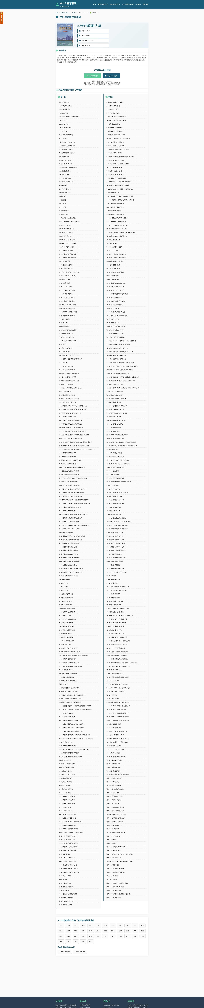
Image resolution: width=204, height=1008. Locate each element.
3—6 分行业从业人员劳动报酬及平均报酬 (70, 388)
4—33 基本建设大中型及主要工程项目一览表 (71, 572)
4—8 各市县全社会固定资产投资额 (68, 482)
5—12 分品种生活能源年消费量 (67, 619)
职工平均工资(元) (63, 185)
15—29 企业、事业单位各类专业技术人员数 (118, 702)
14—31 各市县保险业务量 (113, 594)
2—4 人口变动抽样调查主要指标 (67, 330)
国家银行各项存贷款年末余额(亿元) (68, 167)
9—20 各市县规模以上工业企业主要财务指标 (118, 182)
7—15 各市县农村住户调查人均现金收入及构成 (71, 724)
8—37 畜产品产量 (64, 890)
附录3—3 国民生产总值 (112, 829)
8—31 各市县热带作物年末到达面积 (68, 868)
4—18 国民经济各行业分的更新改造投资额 (70, 518)
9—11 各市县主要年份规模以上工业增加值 (117, 149)
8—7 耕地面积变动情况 (65, 782)
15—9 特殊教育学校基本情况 (114, 630)
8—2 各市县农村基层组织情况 (67, 764)
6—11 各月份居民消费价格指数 (67, 659)
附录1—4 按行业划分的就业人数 (115, 789)
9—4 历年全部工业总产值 (113, 124)
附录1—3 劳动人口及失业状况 (114, 785)
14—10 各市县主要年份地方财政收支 (116, 518)
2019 (105, 925)
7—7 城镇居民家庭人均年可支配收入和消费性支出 (72, 695)
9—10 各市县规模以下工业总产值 (115, 145)
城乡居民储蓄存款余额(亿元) (66, 182)
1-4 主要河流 (62, 207)
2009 (105, 931)
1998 (98, 936)
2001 (75, 936)
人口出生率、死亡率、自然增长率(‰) (69, 117)
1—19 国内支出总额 (64, 261)
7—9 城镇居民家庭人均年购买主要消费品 (70, 702)
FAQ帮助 (138, 4)
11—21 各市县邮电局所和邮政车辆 (115, 312)
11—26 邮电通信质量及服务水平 (115, 330)
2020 (98, 925)
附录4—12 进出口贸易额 (113, 876)
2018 (112, 925)
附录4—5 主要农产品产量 (113, 850)
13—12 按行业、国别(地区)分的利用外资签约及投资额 (121, 442)
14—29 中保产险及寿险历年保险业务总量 (117, 586)
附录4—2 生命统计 (111, 839)
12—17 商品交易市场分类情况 (114, 391)
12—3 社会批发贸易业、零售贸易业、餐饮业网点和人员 (121, 341)
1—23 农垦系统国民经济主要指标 (68, 276)
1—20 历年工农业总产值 (65, 265)
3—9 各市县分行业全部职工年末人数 (69, 398)
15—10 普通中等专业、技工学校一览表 (117, 633)
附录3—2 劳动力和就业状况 (113, 825)
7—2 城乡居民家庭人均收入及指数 (68, 673)
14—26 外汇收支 (111, 576)
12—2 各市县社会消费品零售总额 (115, 337)
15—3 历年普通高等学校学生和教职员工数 (117, 608)
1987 (90, 941)
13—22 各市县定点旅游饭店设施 (115, 478)
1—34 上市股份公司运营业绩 (67, 315)
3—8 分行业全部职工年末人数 (67, 395)
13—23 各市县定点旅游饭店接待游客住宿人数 (118, 482)
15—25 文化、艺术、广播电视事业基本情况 (118, 688)
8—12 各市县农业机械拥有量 (67, 800)
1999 (90, 936)
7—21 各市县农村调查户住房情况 (68, 746)
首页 (94, 4)
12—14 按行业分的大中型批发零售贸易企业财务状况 (120, 380)
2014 (68, 931)
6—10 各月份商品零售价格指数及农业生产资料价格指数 (74, 655)
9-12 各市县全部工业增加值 (113, 153)
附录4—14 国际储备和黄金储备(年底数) (117, 883)
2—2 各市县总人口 (64, 323)
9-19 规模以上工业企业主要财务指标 (116, 178)
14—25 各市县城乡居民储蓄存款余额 (116, 572)
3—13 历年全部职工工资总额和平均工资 (70, 413)
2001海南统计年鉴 (64, 951)
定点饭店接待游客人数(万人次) (67, 153)
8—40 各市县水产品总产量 (66, 901)
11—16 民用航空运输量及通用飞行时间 (117, 294)
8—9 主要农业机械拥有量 (66, 789)
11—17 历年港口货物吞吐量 (114, 297)
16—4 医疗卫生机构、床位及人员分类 (116, 731)
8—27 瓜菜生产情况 (64, 854)
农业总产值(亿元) (63, 120)
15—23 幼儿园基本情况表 (113, 680)
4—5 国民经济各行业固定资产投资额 (69, 471)
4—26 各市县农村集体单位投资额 (68, 547)
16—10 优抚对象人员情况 (113, 753)
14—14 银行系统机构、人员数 (114, 532)
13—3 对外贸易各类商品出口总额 (115, 409)
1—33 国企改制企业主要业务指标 (68, 312)
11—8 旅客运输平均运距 (113, 265)
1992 (142, 936)
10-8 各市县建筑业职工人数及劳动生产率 (117, 218)
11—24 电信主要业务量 (112, 323)
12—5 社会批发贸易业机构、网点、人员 (117, 348)
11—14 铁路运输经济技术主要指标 (115, 286)
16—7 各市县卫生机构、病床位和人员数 (117, 742)
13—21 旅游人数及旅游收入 (114, 474)
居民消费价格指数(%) (64, 192)
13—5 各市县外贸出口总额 (113, 417)
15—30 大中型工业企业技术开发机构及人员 (118, 706)
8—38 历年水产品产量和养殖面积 (68, 894)
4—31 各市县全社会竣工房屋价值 (68, 565)
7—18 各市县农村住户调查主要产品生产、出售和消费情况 (74, 735)
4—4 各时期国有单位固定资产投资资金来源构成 (72, 467)
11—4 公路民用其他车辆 (113, 250)
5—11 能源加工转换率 (65, 615)
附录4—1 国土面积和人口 (113, 836)
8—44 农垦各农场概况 (112, 109)
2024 (68, 925)
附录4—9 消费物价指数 (112, 865)
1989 (75, 941)
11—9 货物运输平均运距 (113, 268)
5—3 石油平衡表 (63, 586)
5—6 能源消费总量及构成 (66, 597)
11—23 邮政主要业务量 (112, 319)
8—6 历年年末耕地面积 (65, 778)
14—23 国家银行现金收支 (113, 565)
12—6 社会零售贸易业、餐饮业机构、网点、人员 (119, 352)
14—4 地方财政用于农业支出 (114, 496)
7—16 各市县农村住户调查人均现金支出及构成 (71, 727)
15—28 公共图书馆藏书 (112, 699)
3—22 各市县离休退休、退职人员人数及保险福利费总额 (74, 445)
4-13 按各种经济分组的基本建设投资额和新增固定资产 (73, 500)
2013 (75, 931)
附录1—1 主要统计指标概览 (113, 778)
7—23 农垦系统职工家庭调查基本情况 (69, 753)
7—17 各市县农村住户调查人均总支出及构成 (71, 731)
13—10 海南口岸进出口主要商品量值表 (117, 435)
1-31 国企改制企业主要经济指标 (67, 305)
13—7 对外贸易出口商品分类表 (114, 424)
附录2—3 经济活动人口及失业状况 (115, 807)
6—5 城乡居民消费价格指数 (66, 637)
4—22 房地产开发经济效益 (66, 532)
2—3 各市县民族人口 (64, 326)
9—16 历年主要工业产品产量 (114, 167)
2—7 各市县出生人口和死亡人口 (67, 341)
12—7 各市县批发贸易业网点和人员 (116, 355)
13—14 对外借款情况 (112, 449)
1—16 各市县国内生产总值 (66, 250)
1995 (120, 936)
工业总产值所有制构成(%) (66, 135)
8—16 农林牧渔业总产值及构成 (67, 814)
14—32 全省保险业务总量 (113, 597)
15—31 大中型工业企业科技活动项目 (116, 709)
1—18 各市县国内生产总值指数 (67, 258)
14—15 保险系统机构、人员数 (114, 536)
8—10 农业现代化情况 (65, 792)
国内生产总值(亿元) (64, 102)
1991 (60, 941)
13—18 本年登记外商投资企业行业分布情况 (118, 464)
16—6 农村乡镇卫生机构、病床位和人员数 (117, 738)
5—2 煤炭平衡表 (63, 583)
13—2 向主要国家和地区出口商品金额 (116, 406)
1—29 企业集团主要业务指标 (67, 297)
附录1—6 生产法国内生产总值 (114, 796)
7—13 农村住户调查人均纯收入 (67, 717)
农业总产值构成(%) (64, 124)
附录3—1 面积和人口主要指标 (114, 821)
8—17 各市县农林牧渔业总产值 (67, 818)
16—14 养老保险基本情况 (113, 767)
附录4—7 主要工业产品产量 (113, 858)
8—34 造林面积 (63, 879)
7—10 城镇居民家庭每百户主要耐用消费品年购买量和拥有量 (75, 706)
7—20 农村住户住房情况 (65, 742)
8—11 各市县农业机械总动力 (67, 796)
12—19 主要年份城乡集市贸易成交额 (116, 398)
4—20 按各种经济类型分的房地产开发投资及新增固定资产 (74, 525)
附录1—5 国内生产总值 (112, 792)
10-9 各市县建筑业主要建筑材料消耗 (116, 221)
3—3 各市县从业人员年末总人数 (67, 377)
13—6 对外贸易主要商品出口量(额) (115, 420)
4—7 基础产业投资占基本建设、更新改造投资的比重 (73, 478)
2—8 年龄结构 (63, 344)
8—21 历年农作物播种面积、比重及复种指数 (71, 832)
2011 (90, 931)
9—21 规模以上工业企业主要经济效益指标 (117, 185)
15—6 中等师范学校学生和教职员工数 (116, 619)
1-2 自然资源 (62, 200)
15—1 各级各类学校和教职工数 (114, 601)
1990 (68, 941)
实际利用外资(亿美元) (65, 160)
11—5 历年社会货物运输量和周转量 (116, 254)
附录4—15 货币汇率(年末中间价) (115, 886)
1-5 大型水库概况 (63, 210)
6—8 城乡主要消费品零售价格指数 (68, 648)
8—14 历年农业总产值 (65, 807)
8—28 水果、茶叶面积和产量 (67, 858)
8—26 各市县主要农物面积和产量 (68, 850)
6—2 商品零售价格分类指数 (66, 626)
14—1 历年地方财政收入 (113, 485)
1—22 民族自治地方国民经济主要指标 (69, 272)
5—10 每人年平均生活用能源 (67, 612)
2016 (142, 925)
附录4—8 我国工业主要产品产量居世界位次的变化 (119, 861)
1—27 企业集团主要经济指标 (67, 290)
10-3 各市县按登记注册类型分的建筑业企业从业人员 (120, 200)
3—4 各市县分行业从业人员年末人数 (69, 380)
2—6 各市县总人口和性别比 (66, 337)
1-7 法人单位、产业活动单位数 (67, 218)
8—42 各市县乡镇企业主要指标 (114, 102)
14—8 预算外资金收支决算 (113, 510)
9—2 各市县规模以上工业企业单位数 (116, 117)
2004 (142, 931)
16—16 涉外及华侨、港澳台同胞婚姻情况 (117, 774)
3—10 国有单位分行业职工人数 (67, 402)
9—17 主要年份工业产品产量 (114, 171)
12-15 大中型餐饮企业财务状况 (114, 384)
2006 (127, 931)
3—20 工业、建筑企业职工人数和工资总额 (70, 438)
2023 (75, 925)
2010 (98, 931)
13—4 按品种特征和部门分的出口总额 (116, 413)
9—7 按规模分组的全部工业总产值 (115, 135)
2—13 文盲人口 (63, 362)
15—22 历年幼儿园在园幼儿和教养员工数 (117, 677)
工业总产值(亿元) (63, 131)
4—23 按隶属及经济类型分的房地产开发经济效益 (72, 536)
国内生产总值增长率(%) (65, 106)
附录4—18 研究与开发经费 (113, 897)
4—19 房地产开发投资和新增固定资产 (69, 521)
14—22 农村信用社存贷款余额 (114, 561)
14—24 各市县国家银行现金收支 (115, 568)
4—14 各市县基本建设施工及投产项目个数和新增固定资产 (74, 503)
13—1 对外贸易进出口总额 (113, 402)
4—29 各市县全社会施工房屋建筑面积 (69, 557)
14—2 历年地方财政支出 (113, 489)
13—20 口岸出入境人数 (112, 471)
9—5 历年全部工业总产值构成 (114, 127)
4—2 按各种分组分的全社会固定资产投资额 (70, 460)
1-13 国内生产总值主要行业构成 (67, 239)
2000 (83, 936)
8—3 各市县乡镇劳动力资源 (66, 767)
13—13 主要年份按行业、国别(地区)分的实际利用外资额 (121, 445)
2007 (120, 931)
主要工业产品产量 (64, 138)
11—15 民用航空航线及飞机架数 (115, 290)
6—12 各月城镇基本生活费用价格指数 (69, 662)
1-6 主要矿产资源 (63, 214)
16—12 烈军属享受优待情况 (114, 760)
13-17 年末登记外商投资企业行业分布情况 (117, 460)
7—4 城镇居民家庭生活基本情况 (67, 680)
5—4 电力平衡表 (63, 590)
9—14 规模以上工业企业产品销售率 (116, 160)
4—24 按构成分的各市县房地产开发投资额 (70, 539)
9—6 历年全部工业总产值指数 (114, 131)
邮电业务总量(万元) (64, 174)
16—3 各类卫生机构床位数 (113, 727)
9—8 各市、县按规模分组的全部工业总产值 (118, 138)
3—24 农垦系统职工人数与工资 (67, 453)
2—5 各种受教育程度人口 (66, 333)
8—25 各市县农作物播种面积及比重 (68, 847)
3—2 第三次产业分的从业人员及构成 (69, 373)
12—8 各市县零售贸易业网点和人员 (116, 359)
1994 (127, 936)
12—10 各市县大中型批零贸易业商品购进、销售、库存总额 (122, 366)
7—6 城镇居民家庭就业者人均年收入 (69, 691)
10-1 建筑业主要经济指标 (113, 192)
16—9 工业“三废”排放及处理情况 (115, 749)
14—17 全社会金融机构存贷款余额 (115, 543)
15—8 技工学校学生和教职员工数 (115, 626)
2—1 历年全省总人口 (64, 319)
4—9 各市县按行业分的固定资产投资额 (69, 485)
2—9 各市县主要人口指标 (66, 348)
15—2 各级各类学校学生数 (113, 605)
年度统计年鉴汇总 (115, 4)
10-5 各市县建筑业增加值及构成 (115, 207)
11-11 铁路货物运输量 (112, 276)
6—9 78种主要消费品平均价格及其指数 (69, 652)
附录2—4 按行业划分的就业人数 (115, 811)
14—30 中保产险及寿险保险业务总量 (116, 590)
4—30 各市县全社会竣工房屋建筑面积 (69, 561)
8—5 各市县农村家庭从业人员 (67, 774)
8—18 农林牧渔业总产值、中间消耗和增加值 (71, 821)
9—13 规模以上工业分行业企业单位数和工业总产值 (120, 156)
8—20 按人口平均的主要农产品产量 (68, 829)
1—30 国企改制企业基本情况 (67, 301)
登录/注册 (145, 4)
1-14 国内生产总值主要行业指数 (67, 243)
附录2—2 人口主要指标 (112, 803)
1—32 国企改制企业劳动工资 (67, 308)
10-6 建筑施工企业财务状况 (113, 210)
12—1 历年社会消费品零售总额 (114, 333)
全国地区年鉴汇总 (103, 4)
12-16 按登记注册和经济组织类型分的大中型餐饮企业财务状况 (123, 388)
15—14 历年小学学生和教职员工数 (115, 648)
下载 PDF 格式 (93, 76)
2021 (90, 925)
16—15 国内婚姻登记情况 (113, 771)
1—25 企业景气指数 (64, 283)
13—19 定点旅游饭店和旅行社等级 (115, 467)
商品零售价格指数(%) (64, 189)
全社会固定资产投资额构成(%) (67, 145)
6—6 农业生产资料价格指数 (66, 641)
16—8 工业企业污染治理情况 (114, 746)
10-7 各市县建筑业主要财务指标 (115, 214)
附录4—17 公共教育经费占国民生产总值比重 (118, 894)
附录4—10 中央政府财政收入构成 (115, 868)
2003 (60, 936)
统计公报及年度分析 (128, 4)
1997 (105, 936)
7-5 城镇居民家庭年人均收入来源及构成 (69, 688)
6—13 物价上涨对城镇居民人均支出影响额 (70, 666)
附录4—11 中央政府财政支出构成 (115, 872)
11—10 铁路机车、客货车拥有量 (115, 272)
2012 (83, 931)
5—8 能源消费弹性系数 (65, 605)
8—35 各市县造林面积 (65, 883)
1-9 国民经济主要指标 (65, 225)
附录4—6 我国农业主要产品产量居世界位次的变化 (119, 854)
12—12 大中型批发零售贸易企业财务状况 (117, 373)
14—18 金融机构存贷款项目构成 (115, 547)
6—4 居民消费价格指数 (65, 633)
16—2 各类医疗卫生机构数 (113, 724)
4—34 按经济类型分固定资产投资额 (68, 576)
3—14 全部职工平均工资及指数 (67, 417)
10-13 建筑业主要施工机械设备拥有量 (116, 236)
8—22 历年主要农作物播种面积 (67, 836)
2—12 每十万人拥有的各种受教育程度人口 (70, 359)
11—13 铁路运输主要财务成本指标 (115, 283)
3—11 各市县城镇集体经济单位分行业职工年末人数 (73, 406)
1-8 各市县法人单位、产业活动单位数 (69, 221)
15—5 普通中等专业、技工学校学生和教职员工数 (119, 615)
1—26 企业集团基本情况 (65, 286)
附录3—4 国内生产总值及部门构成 (115, 832)
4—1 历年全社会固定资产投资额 (67, 456)
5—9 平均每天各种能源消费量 (67, 608)
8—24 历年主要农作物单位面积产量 (68, 843)
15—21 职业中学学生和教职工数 (115, 673)
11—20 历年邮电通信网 (112, 308)
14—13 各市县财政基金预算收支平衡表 (117, 529)
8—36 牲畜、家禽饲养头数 (66, 886)
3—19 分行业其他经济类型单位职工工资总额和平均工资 (74, 435)
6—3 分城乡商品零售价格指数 (67, 630)
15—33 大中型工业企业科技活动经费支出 (117, 717)
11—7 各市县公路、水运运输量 (114, 261)
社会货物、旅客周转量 (65, 178)
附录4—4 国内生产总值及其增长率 (115, 847)
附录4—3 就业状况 (111, 843)
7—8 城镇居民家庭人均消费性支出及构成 (70, 699)
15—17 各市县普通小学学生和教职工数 (117, 659)
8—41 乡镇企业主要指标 (65, 904)
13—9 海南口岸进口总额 (113, 431)
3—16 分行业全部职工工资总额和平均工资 (70, 424)
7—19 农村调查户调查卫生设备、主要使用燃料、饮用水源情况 (76, 738)
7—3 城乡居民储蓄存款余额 (66, 677)
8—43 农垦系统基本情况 (113, 106)
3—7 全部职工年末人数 (65, 391)
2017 (127, 925)
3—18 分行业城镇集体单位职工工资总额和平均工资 (73, 431)
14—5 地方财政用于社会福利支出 (115, 500)
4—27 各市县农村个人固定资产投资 (68, 550)
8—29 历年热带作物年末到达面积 (68, 861)
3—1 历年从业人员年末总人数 (67, 370)
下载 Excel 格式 (112, 76)
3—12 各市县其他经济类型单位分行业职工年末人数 (73, 409)
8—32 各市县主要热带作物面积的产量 (69, 872)
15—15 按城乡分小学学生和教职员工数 (117, 652)
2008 (112, 931)
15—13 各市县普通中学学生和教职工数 (117, 644)
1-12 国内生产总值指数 (65, 236)
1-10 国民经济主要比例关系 (66, 229)
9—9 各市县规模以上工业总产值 (115, 142)
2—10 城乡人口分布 (64, 352)
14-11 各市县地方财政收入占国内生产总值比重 (119, 521)
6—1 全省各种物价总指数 (66, 623)
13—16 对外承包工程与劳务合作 (115, 456)
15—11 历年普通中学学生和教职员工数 (117, 637)
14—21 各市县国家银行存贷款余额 (115, 557)
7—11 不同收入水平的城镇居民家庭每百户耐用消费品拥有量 (75, 709)
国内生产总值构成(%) (64, 109)
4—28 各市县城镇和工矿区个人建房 (68, 554)
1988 (83, 941)
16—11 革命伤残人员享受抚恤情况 (115, 756)
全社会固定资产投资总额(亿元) (67, 142)
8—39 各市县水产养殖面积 (66, 897)
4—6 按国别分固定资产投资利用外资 (69, 474)
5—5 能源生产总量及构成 (66, 594)
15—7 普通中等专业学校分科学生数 (116, 623)
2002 (68, 936)
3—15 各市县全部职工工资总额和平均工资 (70, 420)
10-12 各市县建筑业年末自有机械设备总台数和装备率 (120, 232)
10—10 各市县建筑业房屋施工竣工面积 (117, 225)
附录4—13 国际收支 (111, 879)
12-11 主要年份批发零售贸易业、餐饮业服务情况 (119, 370)
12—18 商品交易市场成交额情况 (115, 395)
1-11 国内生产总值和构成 (66, 232)
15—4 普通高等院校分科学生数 (114, 612)
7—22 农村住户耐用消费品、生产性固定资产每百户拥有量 (74, 749)
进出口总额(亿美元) (64, 156)
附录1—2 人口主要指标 (112, 782)
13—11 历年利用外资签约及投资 (115, 438)
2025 (60, 925)
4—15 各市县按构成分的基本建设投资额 (70, 507)
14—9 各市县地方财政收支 (113, 514)
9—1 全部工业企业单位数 (113, 113)
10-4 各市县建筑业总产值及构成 (115, 203)
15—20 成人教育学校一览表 (114, 670)
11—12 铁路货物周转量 (112, 279)
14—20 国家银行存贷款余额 (114, 554)
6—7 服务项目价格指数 (65, 644)
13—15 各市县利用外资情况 (114, 453)
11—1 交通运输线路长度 (113, 239)
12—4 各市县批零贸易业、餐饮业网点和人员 (118, 344)
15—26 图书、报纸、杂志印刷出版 (115, 691)
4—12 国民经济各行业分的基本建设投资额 (70, 496)
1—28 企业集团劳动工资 (65, 294)
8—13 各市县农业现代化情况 (67, 803)
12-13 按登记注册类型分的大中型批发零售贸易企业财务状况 (122, 377)
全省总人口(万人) (63, 113)
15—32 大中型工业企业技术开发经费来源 (117, 713)
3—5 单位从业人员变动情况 (66, 384)
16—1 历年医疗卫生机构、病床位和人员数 (117, 720)
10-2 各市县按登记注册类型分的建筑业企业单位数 (119, 196)
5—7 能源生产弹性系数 (65, 601)
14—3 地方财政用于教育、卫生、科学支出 (117, 492)
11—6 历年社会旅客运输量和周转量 (116, 258)
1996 (112, 936)
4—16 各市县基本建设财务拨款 (67, 510)
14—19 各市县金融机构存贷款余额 (115, 550)
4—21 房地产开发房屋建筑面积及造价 (69, 529)
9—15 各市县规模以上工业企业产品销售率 (117, 163)
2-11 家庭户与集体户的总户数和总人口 (69, 355)
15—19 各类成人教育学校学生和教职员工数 (118, 666)
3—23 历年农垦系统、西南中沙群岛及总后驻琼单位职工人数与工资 (77, 449)
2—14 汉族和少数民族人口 (66, 366)
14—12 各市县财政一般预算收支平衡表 (117, 525)
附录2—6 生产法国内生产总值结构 (115, 818)
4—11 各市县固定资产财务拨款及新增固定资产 (71, 492)
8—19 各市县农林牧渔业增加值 (67, 825)
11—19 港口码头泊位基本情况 (114, 305)
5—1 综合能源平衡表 (64, 579)
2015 (60, 931)
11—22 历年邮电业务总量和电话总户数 (117, 315)
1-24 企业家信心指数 (64, 279)
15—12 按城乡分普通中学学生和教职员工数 (118, 641)
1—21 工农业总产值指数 (65, 268)
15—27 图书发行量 (111, 695)
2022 (83, 925)
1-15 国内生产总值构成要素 (66, 247)
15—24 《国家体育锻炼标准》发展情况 (117, 684)
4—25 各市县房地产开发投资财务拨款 (69, 543)
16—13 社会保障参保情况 (113, 764)
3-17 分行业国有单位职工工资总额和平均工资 (71, 427)
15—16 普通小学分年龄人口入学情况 (116, 655)
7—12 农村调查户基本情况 (66, 713)
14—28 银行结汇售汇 (112, 583)
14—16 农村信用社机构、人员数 (115, 539)
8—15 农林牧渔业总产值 (65, 811)
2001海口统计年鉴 (80, 951)
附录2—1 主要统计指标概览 (113, 800)
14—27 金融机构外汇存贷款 (114, 579)
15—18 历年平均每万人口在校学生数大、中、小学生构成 (121, 662)
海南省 (73, 13)
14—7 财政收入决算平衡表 (113, 507)
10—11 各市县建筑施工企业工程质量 (116, 229)
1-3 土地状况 (62, 203)
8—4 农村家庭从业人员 (65, 771)
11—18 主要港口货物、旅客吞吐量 (115, 301)
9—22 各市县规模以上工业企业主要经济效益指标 (119, 189)
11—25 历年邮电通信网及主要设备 (115, 326)
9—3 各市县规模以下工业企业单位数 (116, 120)
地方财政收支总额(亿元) (65, 163)
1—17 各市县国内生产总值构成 (67, 254)
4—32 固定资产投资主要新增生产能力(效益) (71, 568)
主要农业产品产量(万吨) (65, 127)
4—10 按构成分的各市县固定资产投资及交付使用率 (73, 489)
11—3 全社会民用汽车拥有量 (114, 247)
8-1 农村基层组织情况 (65, 760)
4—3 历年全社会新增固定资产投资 (68, 464)
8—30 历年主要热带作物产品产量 (68, 865)
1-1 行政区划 (62, 196)
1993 (135, 936)
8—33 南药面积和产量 (65, 876)
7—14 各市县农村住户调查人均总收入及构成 (71, 720)
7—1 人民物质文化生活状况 (66, 670)
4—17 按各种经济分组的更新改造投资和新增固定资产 (73, 514)
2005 (135, 931)
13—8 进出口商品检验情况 (113, 427)
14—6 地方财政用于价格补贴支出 (115, 503)
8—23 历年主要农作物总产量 (67, 839)
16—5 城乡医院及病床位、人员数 (115, 735)
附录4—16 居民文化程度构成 (114, 890)
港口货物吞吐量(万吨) (65, 171)
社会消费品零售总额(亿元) (66, 149)
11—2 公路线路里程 (111, 243)
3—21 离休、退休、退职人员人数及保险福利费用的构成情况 (75, 442)
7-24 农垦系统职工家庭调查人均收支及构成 (70, 756)
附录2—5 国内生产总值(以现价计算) (116, 814)
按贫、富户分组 (63, 684)
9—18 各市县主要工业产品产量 (114, 174)
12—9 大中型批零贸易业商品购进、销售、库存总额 (120, 362)
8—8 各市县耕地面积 (64, 785)
